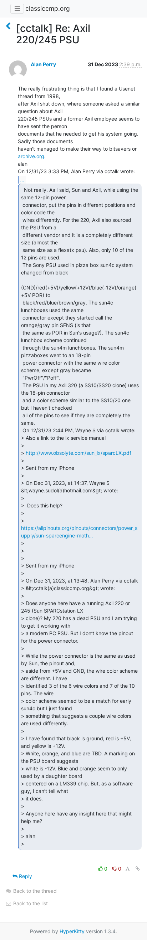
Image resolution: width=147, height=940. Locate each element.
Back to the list (30, 903)
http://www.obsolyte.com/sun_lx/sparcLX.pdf (78, 453)
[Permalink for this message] (138, 868)
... (22, 179)
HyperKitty (72, 931)
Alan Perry (43, 64)
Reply (24, 876)
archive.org (31, 156)
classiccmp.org (47, 8)
